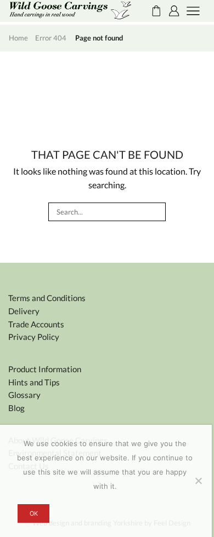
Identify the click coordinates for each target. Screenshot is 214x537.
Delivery (24, 311)
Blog (16, 408)
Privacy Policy (33, 337)
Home (18, 37)
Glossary (24, 395)
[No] (198, 480)
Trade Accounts (36, 324)
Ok (34, 513)
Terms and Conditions (47, 298)
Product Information (44, 369)
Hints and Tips (34, 382)
